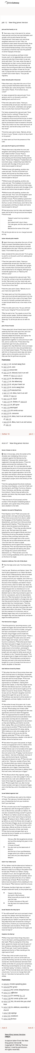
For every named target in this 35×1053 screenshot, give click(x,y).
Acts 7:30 (7, 998)
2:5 (19, 375)
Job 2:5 (6, 416)
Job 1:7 (6, 381)
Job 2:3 (6, 413)
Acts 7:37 (7, 1001)
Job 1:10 (6, 390)
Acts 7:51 (7, 1016)
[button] (20, 6)
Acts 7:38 (7, 1007)
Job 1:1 (6, 364)
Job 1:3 (6, 367)
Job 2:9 (6, 422)
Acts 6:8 (6, 987)
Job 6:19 (24, 402)
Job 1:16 (6, 407)
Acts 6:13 (7, 990)
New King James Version (15, 1034)
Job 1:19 (6, 410)
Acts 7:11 (7, 993)
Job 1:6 (6, 378)
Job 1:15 (6, 402)
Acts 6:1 (6, 984)
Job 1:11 (14, 375)
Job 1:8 (6, 384)
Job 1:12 (6, 399)
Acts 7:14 (7, 995)
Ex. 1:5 (22, 995)
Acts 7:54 (7, 1019)
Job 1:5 (6, 370)
